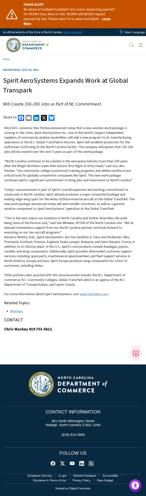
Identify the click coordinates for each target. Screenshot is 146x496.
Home (6, 59)
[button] (128, 45)
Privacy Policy (81, 480)
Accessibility (110, 475)
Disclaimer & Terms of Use (49, 480)
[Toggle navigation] (140, 45)
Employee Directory (40, 475)
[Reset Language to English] (121, 32)
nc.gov (63, 475)
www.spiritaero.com (94, 294)
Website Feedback (84, 475)
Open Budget (105, 480)
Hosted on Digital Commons (73, 488)
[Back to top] (136, 353)
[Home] (27, 40)
